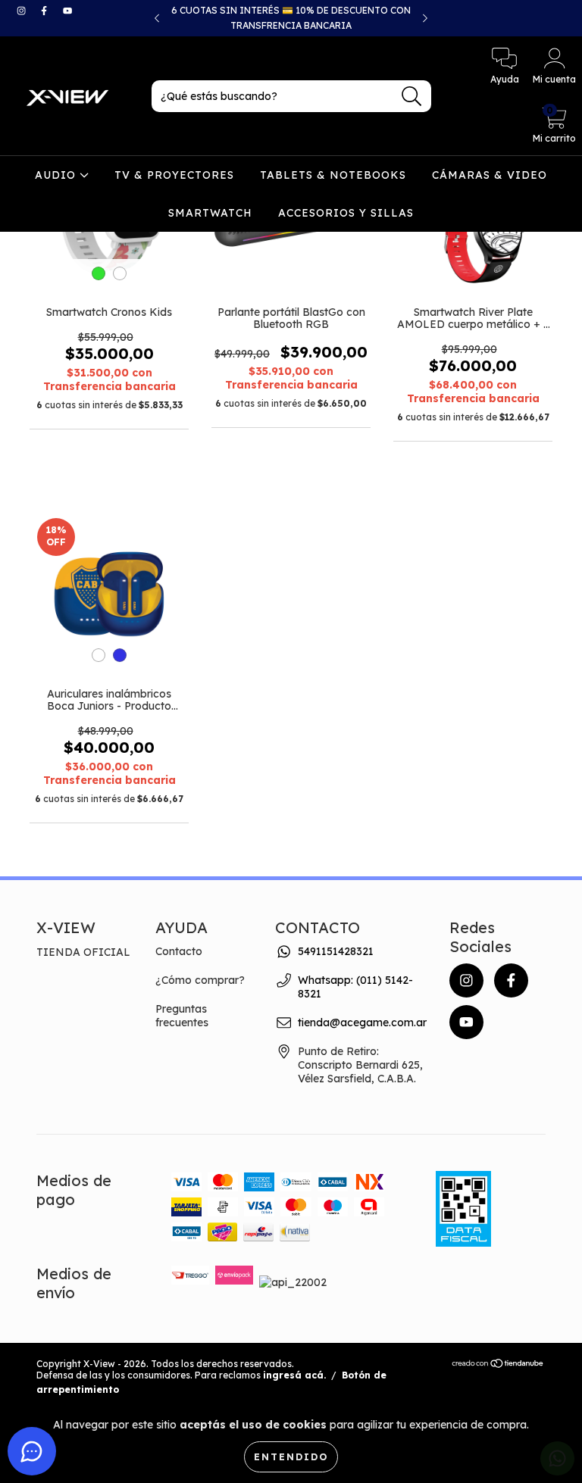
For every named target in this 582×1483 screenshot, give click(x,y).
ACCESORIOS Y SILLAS (346, 213)
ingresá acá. (294, 1375)
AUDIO (57, 175)
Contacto (178, 951)
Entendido (291, 1457)
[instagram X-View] (22, 10)
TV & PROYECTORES (174, 175)
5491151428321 (336, 951)
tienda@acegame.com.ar (362, 1022)
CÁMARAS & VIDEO (489, 175)
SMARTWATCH (210, 213)
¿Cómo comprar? (200, 980)
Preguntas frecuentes (181, 1015)
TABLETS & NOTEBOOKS (333, 175)
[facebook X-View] (45, 10)
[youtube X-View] (67, 10)
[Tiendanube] (498, 1365)
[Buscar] (412, 96)
